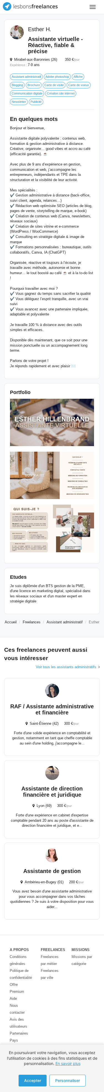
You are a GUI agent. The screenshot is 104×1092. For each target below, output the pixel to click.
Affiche (78, 76)
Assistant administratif (26, 76)
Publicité (36, 101)
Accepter (32, 1080)
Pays (14, 1040)
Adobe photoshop (57, 76)
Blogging (17, 85)
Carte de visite (54, 85)
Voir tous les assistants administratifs (66, 667)
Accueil (11, 622)
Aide (13, 998)
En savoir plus (67, 1063)
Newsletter (19, 101)
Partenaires (19, 1033)
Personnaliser (67, 1080)
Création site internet (61, 93)
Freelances (31, 622)
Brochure (33, 85)
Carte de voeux (78, 85)
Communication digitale (27, 93)
